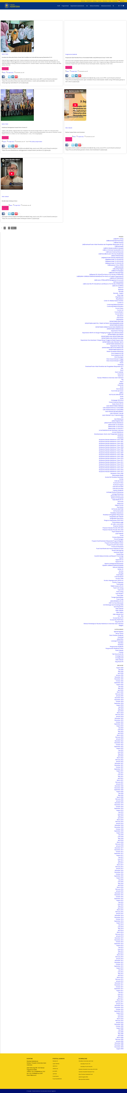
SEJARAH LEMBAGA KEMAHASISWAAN (112, 565)
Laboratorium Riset (118, 486)
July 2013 (120, 947)
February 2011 (119, 1002)
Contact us (120, 302)
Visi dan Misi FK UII (118, 618)
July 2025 (120, 686)
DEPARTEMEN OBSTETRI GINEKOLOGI (112, 347)
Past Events (120, 507)
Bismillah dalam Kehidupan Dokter (9, 201)
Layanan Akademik (118, 490)
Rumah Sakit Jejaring (117, 550)
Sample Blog (119, 554)
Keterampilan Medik (117, 475)
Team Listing (119, 591)
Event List (120, 376)
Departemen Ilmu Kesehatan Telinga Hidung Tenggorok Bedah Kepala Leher (102, 340)
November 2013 (119, 940)
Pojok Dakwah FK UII (117, 531)
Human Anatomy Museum (116, 402)
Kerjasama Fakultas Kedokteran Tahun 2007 (111, 453)
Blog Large (120, 295)
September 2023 (118, 724)
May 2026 (120, 671)
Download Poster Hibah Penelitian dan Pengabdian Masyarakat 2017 (104, 366)
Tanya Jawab (119, 584)
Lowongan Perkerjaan (117, 641)
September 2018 (118, 831)
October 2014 (119, 919)
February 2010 (119, 1020)
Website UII (55, 1061)
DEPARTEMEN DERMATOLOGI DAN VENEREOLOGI (109, 327)
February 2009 (119, 1039)
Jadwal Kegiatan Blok (117, 421)
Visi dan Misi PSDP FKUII (116, 620)
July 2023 (120, 728)
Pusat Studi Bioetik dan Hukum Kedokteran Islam (109, 548)
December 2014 (119, 915)
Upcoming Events (118, 606)
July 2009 (120, 1030)
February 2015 (119, 912)
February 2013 (119, 957)
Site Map (120, 573)
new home (120, 501)
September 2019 (118, 808)
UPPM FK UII (55, 1068)
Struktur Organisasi (117, 582)
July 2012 (120, 970)
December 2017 (119, 848)
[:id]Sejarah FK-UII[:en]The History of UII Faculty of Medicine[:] (106, 274)
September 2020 (118, 789)
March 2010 (120, 1019)
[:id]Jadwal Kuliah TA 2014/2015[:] (114, 259)
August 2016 (119, 878)
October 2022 (119, 744)
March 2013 (120, 955)
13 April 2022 (11, 141)
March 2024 (120, 713)
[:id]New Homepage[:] (117, 271)
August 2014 (119, 923)
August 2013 (119, 945)
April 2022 (120, 756)
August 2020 (119, 791)
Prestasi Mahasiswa (117, 537)
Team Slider (120, 595)
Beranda (121, 291)
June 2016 (120, 881)
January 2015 (119, 913)
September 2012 (118, 966)
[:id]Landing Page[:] (118, 269)
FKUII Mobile (119, 389)
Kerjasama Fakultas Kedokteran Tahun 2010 (111, 458)
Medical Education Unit (117, 496)
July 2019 (120, 812)
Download (120, 364)
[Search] (113, 5)
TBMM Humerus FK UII (117, 586)
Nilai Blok (120, 643)
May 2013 (120, 951)
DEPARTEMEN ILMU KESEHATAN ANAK (112, 338)
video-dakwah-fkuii (118, 614)
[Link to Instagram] (119, 6)
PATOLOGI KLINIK (118, 511)
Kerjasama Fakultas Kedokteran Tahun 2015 (111, 468)
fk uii (31, 141)
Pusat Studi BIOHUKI (57, 1078)
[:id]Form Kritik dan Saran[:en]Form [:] (113, 250)
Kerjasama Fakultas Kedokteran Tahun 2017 (111, 471)
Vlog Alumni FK (119, 622)
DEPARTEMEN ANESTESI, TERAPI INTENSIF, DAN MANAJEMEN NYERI (104, 323)
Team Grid (120, 590)
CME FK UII (55, 1066)
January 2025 (119, 696)
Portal (121, 535)
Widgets (121, 625)
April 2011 (120, 998)
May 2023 (120, 731)
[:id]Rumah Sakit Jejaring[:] (116, 272)
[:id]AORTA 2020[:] (118, 239)
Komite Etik (115, 1)
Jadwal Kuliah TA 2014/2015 (115, 424)
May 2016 (120, 883)
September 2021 (118, 769)
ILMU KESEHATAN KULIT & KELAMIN (113, 408)
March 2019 (120, 820)
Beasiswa (120, 289)
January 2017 (119, 868)
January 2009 (119, 1041)
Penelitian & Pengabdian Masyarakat (113, 515)
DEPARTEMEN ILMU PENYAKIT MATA (112, 342)
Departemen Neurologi (116, 346)
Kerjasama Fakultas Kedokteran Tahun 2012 (111, 462)
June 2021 (120, 774)
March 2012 (120, 977)
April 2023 (120, 733)
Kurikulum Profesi (118, 483)
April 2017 (120, 863)
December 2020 (119, 786)
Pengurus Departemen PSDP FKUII (113, 520)
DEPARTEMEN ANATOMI (116, 321)
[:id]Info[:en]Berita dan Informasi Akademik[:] (111, 254)
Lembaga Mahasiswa (117, 494)
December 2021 (119, 763)
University (83, 1)
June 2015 (120, 904)
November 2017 (119, 850)
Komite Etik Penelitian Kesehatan (114, 477)
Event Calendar (119, 372)
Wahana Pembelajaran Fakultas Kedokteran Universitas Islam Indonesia (103, 623)
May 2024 (120, 709)
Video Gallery (119, 612)
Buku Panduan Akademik (116, 635)
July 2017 (120, 857)
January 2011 (119, 1003)
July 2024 (120, 707)
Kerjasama (120, 438)
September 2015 (118, 898)
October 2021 (119, 767)
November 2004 (119, 1047)
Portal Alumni (56, 1076)
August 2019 (119, 810)
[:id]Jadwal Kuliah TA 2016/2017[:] (114, 263)
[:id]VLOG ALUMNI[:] (117, 286)
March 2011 (120, 1000)
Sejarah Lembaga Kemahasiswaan (114, 563)
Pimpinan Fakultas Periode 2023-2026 (113, 530)
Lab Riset (55, 1073)
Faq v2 (121, 381)
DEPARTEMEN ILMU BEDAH (115, 334)
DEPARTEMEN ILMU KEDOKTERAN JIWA (112, 336)
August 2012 (119, 968)
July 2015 (120, 902)
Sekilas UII (120, 569)
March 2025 (120, 692)
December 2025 (119, 677)
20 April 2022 (10, 72)
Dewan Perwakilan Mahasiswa (115, 351)
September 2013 (118, 943)
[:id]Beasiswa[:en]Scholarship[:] (114, 240)
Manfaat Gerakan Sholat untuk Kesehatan (75, 132)
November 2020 (119, 788)
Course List (120, 310)
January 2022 (119, 761)
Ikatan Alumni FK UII (117, 404)
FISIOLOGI (120, 385)
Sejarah (121, 558)
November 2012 (119, 962)
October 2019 (119, 806)
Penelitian (120, 644)
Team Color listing (118, 588)
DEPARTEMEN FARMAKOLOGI (115, 329)
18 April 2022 (74, 71)
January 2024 (119, 716)
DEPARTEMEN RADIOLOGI (116, 349)
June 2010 (120, 1015)
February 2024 (119, 714)
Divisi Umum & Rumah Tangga (114, 359)
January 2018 (119, 846)
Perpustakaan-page (117, 522)
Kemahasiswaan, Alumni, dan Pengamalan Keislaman (108, 434)
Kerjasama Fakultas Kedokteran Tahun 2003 (111, 445)
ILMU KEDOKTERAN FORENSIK (114, 406)
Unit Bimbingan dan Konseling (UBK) (113, 605)
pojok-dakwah (119, 533)
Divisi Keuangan (118, 357)
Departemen (119, 319)
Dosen (121, 362)
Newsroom (120, 503)
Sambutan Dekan (118, 552)
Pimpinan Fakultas (118, 526)
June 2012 (120, 972)
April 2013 (120, 953)
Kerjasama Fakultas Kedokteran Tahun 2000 (111, 439)
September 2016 (118, 876)
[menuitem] (121, 1)
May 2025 (120, 688)
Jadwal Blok (120, 639)
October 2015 (119, 896)
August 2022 (119, 748)
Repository (105, 1)
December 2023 (119, 718)
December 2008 (119, 1043)
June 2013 (120, 949)
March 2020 (120, 797)
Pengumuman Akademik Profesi (114, 648)
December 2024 (119, 697)
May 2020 (120, 795)
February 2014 (119, 934)
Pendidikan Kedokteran (116, 513)
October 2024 (119, 701)
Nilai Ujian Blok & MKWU (84, 1079)
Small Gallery (119, 575)
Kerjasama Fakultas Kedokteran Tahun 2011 (111, 460)
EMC (122, 368)
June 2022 (120, 752)
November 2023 (119, 720)
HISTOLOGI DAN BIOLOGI (116, 394)
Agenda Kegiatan (118, 631)
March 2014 (120, 932)
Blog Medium (119, 299)
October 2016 (119, 874)
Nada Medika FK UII (118, 499)
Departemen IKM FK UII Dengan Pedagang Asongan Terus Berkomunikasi (102, 332)
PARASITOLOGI (119, 505)
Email (110, 1)
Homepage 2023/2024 (117, 400)
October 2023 (119, 722)
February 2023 (119, 737)
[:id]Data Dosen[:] (118, 242)
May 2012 (120, 973)
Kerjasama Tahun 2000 (117, 473)
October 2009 (119, 1026)
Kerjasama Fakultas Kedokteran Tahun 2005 (111, 449)
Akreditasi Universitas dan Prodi (86, 1061)
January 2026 (119, 675)
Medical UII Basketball (117, 498)
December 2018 (119, 825)
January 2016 (119, 891)
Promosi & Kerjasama (117, 546)
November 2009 (119, 1024)
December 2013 (119, 938)
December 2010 (119, 1005)
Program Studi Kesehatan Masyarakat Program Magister (107, 541)
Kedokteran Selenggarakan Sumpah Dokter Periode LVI (14, 127)
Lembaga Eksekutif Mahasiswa (114, 492)
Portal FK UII (89, 1)
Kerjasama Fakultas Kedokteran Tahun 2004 (111, 447)
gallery (121, 393)
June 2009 (120, 1032)
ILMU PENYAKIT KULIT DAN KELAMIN (112, 415)
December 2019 (119, 803)
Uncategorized (119, 656)
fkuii (34, 141)
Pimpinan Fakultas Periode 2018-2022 (113, 528)
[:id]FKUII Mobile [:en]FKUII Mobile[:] (113, 248)
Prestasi (121, 652)
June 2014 (120, 927)
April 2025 (120, 690)
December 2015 (119, 893)
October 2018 (119, 829)
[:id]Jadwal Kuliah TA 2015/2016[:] (114, 261)
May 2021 (120, 776)
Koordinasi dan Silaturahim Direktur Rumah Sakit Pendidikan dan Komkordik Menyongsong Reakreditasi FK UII (27, 57)
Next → (14, 228)
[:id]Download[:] (119, 246)
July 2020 (120, 793)
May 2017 (120, 861)
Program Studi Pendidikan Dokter (114, 543)
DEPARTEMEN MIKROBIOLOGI (114, 344)
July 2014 (120, 925)
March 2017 (120, 865)
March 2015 (120, 910)
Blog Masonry (119, 297)
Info (122, 417)
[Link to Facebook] (121, 6)
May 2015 (120, 906)
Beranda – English (118, 293)
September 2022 (118, 746)
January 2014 (119, 936)
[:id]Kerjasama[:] (119, 267)
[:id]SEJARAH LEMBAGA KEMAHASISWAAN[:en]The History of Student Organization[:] (100, 276)
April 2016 (120, 885)
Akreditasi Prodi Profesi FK (86, 1066)
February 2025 (119, 694)
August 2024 (119, 705)
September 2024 (118, 703)
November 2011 (119, 985)
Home (121, 396)
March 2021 (120, 780)
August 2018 (119, 833)
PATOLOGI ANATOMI (117, 509)
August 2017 (119, 855)
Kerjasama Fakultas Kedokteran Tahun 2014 (111, 466)
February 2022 (119, 759)
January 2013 (119, 958)
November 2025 (119, 679)
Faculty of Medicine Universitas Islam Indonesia (110, 378)
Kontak (121, 479)
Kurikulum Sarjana (118, 485)
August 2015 (119, 900)
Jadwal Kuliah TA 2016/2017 (115, 428)
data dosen (120, 316)
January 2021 (119, 784)
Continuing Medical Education (115, 304)
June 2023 (120, 729)
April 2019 (120, 818)
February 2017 (119, 866)
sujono (4, 141)
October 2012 (119, 964)
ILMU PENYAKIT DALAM (116, 413)
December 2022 (119, 741)
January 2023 (119, 739)
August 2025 (119, 684)
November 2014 (119, 917)
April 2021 (120, 778)
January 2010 (119, 1022)
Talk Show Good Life (117, 654)
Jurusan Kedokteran (117, 432)
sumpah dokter (38, 141)
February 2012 (119, 979)
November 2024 (119, 699)
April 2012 (120, 975)
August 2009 (119, 1028)
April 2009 (120, 1035)
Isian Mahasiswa (118, 419)
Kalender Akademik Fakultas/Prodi (86, 1071)
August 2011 (119, 990)
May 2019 (120, 816)
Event (121, 370)
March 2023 (120, 735)
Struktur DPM (119, 578)
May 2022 (120, 754)
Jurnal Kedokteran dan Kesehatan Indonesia (111, 430)
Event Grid (120, 374)
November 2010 (119, 1007)
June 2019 (120, 814)
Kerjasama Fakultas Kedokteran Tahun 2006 (111, 451)
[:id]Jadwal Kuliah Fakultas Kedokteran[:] (112, 257)
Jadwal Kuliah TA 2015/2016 (115, 426)
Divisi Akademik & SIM (117, 353)
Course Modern (119, 312)
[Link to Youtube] (123, 6)
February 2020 (119, 799)
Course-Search (119, 314)
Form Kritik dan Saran (117, 391)
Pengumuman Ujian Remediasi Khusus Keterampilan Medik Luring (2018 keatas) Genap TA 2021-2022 (88, 57)
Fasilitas (121, 383)
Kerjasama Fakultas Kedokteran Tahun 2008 (111, 454)
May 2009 (120, 1033)
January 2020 (119, 801)
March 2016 (120, 887)
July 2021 (120, 773)
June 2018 (120, 836)
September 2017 (118, 853)
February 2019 (119, 821)
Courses (99, 1)
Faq (122, 379)
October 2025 (119, 681)
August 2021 (119, 771)
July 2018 (120, 834)
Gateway (94, 1)
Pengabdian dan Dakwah (116, 516)
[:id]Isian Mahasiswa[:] (117, 255)
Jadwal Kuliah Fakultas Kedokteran (113, 423)
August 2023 (119, 726)
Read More (5, 68)
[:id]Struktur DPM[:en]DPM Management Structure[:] (108, 280)
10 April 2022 (81, 136)
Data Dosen (120, 317)
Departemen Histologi (117, 331)
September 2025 (118, 682)
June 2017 (120, 859)
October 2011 (119, 987)
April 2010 (120, 1017)
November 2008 (119, 1045)
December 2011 (119, 983)
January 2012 (119, 981)
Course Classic (119, 308)
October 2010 (119, 1009)
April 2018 (120, 840)
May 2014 (120, 928)
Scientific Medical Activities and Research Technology (108, 556)
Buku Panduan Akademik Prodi (86, 1074)
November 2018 (119, 827)
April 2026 (120, 673)
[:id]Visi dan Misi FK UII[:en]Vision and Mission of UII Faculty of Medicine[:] (103, 284)
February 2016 (119, 889)
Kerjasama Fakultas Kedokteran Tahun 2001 (111, 441)
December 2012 (119, 960)
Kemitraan (120, 436)
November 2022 (119, 743)
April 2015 (120, 908)
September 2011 (118, 988)
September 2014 (118, 921)
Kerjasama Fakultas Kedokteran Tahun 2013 (111, 464)
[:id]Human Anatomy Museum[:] (114, 252)
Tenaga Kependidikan (117, 597)
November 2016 (119, 872)
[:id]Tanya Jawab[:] (118, 282)
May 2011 (120, 996)
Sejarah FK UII (119, 560)
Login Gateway (56, 1063)
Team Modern (119, 593)
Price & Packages (118, 539)
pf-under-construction (117, 524)
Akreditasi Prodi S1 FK (85, 1063)
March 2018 (120, 842)
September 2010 (118, 1011)
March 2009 (120, 1037)
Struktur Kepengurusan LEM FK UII (113, 580)
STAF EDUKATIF (119, 576)
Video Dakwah (68, 127)
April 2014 (120, 930)
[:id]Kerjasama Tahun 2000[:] (115, 265)
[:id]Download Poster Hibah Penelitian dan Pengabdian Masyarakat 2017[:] (102, 244)
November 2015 (119, 895)
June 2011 (120, 994)
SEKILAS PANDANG (118, 567)
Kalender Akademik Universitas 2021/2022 (88, 1069)
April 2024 (120, 711)
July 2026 (120, 669)
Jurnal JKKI (55, 1071)
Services (121, 571)
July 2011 (120, 992)
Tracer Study (119, 599)
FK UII (121, 387)
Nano (4, 72)
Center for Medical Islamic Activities (113, 301)
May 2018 (120, 838)
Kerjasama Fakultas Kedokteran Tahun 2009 (111, 456)
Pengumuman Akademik (71, 54)
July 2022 (120, 750)
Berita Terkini (5, 54)
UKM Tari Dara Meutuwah (116, 603)
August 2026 (119, 668)
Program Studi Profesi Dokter (115, 545)
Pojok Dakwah (119, 650)
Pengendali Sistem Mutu (116, 518)
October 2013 (119, 942)
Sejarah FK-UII (119, 561)
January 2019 (119, 823)
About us (120, 287)
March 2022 (120, 758)
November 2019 (119, 805)
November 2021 (119, 765)
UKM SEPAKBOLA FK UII (116, 601)
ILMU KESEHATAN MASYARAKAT (114, 411)
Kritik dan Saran (119, 481)
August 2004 (119, 1049)
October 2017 (119, 851)
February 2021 (119, 782)
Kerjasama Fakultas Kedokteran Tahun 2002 (111, 443)
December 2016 (119, 870)
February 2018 (119, 844)
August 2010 (119, 1013)
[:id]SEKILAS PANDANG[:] (116, 278)
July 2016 (120, 880)
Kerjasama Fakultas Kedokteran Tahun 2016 (111, 469)
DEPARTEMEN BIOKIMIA (116, 325)
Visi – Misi (120, 616)
